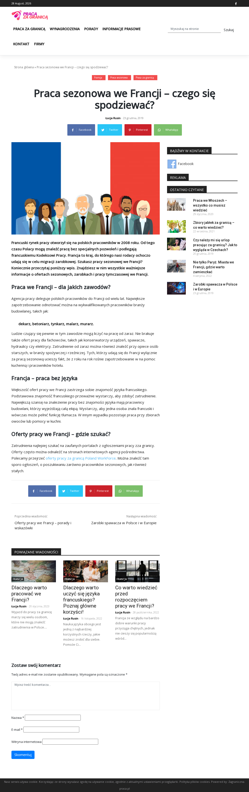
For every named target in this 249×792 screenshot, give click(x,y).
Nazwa (17, 717)
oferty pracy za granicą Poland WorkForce (81, 458)
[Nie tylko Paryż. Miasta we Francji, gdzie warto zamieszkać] (176, 265)
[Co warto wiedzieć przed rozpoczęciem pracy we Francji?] (137, 571)
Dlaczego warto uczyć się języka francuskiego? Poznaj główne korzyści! (81, 600)
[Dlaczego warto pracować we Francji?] (33, 571)
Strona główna (24, 67)
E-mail (17, 729)
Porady (91, 28)
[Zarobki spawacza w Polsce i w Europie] (176, 288)
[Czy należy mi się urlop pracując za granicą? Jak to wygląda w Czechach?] (176, 243)
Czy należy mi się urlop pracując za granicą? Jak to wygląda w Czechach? (215, 245)
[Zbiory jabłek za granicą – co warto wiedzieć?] (176, 226)
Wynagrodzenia (65, 28)
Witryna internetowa (26, 742)
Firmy (39, 44)
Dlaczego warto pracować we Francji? (29, 594)
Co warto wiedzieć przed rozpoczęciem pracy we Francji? (136, 597)
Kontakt (21, 44)
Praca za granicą (29, 28)
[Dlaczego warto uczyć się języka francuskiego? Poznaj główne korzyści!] (85, 571)
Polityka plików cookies (194, 781)
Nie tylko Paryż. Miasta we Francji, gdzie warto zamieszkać (213, 267)
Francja (98, 77)
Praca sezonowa (119, 77)
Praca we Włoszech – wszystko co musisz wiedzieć (210, 205)
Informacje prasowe (121, 28)
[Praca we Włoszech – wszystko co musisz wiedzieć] (176, 204)
